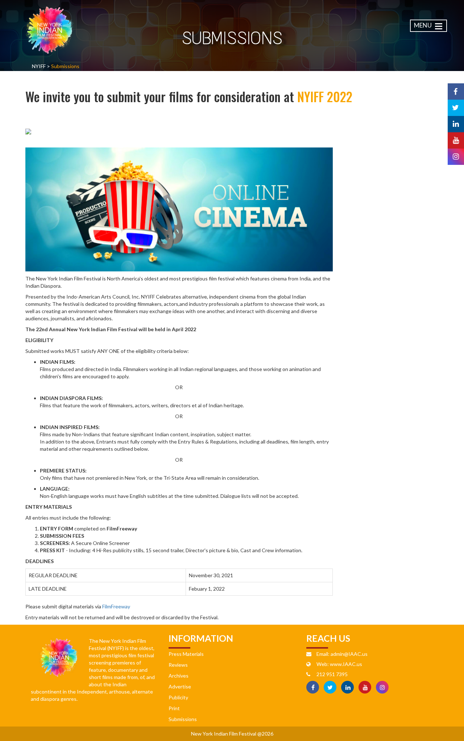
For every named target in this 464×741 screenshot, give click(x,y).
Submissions (183, 719)
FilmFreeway (116, 606)
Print (174, 708)
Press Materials (186, 654)
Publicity (178, 697)
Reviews (178, 665)
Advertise (180, 686)
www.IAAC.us (346, 664)
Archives (178, 676)
